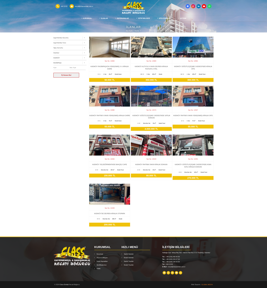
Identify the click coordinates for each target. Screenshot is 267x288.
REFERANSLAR (122, 18)
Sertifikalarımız (101, 265)
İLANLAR (104, 18)
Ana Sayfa (129, 31)
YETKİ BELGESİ (143, 18)
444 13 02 (64, 6)
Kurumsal (99, 254)
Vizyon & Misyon (102, 257)
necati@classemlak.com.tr (84, 6)
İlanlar (137, 31)
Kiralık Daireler (128, 257)
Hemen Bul (67, 75)
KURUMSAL (87, 18)
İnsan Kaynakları (102, 261)
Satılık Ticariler (128, 261)
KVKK (98, 268)
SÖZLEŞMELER (164, 18)
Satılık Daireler (128, 254)
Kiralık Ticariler (128, 265)
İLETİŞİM (182, 18)
